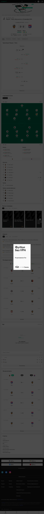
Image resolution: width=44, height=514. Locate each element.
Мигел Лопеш (27, 150)
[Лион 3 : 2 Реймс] (26, 32)
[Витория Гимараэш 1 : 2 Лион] (24, 32)
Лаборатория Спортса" (20, 489)
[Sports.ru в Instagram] (10, 472)
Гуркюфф (29, 34)
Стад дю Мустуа (6, 440)
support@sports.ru (20, 499)
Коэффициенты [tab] (25, 38)
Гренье (25, 34)
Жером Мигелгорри (6, 452)
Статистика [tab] (8, 38)
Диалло (17, 67)
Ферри (27, 63)
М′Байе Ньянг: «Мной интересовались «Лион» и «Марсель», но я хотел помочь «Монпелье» (20, 239)
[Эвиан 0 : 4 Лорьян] (17, 32)
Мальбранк (27, 54)
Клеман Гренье (27, 153)
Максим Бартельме (9, 156)
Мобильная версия (22, 476)
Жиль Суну (7, 155)
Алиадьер (19, 34)
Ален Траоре (8, 149)
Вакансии (10, 480)
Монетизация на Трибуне (20, 483)
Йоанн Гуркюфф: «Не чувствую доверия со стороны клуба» (14, 250)
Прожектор (18, 486)
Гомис (26, 35)
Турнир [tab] (18, 38)
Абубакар (15, 34)
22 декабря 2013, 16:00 (20, 22)
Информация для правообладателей (33, 486)
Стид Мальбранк (28, 152)
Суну (17, 58)
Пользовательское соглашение (32, 480)
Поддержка (11, 486)
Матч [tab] (3, 38)
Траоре (15, 35)
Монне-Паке (16, 68)
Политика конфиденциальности (32, 483)
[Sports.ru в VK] (6, 472)
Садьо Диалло (8, 152)
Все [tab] (3, 236)
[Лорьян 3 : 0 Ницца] (18, 32)
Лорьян (19, 30)
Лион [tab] (10, 236)
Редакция (3, 483)
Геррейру (19, 35)
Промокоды (18, 495)
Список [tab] (10, 98)
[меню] (41, 1)
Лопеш (27, 64)
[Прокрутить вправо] (40, 219)
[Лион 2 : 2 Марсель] (25, 32)
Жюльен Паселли (6, 449)
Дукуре (17, 77)
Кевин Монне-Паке (9, 153)
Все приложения (21, 468)
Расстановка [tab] (5, 98)
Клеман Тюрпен (6, 446)
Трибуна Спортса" (19, 480)
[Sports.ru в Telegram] (2, 472)
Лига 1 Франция (8, 17)
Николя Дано (12, 449)
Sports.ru (3, 502)
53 (4, 247)
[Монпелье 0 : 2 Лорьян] (19, 32)
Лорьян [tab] (7, 236)
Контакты (3, 486)
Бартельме (16, 59)
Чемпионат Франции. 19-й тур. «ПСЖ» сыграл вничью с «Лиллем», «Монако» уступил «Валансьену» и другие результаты (22, 245)
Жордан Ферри (27, 149)
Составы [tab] (14, 38)
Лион (24, 30)
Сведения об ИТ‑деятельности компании (23, 492)
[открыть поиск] (35, 1)
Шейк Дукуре (8, 150)
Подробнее (21, 505)
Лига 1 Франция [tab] (14, 236)
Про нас (2, 480)
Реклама (10, 483)
